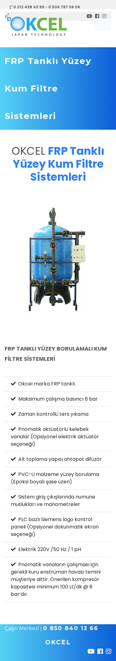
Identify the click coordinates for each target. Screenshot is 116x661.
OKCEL (58, 642)
